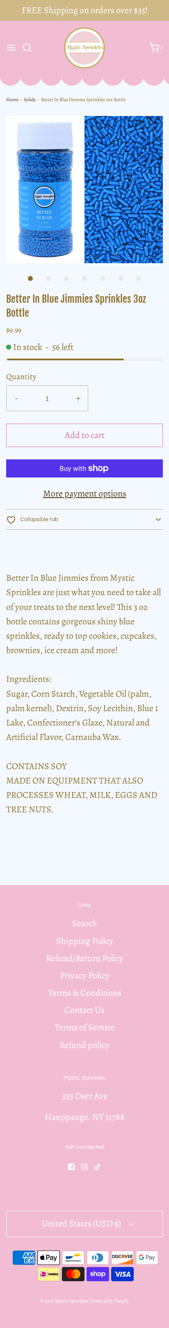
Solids (30, 99)
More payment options (84, 493)
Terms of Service (85, 1027)
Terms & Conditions (84, 993)
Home (12, 99)
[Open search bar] (30, 48)
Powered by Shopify (110, 1301)
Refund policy (84, 1045)
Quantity (21, 376)
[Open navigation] (11, 48)
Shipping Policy (84, 941)
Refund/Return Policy (84, 958)
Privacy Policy (85, 975)
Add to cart (85, 435)
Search (84, 923)
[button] (84, 189)
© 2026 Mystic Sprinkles (64, 1301)
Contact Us (84, 1010)
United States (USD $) (82, 1223)
